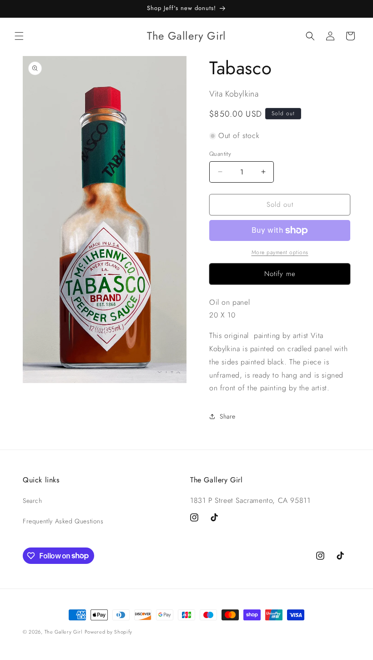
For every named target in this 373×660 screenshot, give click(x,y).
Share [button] (228, 416)
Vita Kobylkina (233, 94)
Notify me (280, 274)
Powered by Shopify (109, 631)
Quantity (220, 153)
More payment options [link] (280, 252)
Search (32, 500)
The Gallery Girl (63, 631)
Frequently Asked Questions (63, 521)
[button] (19, 36)
